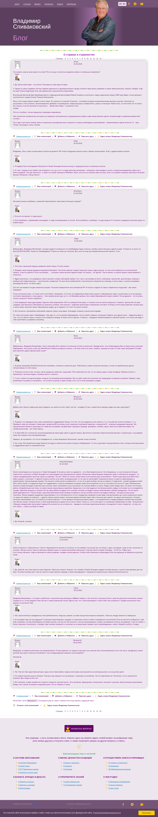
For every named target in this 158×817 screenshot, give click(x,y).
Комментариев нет (23, 136)
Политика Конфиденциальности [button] (107, 813)
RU (124, 4)
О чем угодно (113, 788)
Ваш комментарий (44, 136)
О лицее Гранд (24, 766)
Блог (17, 4)
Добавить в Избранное (66, 136)
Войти (34, 804)
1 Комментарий (22, 696)
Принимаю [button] (146, 813)
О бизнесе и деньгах (26, 782)
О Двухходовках (24, 788)
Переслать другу (87, 136)
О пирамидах (113, 766)
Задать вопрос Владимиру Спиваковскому (116, 136)
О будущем (67, 769)
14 (100, 58)
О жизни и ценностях (71, 763)
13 (97, 58)
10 (87, 58)
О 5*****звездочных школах (28, 769)
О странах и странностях (79, 54)
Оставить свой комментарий (28, 705)
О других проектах (115, 785)
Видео (37, 4)
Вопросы (71, 4)
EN (120, 4)
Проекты (49, 4)
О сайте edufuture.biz (71, 782)
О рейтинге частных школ (28, 772)
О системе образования (27, 763)
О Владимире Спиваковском (119, 782)
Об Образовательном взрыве (119, 769)
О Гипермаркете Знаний (72, 785)
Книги (60, 4)
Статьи (27, 4)
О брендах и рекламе (26, 785)
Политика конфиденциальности (79, 804)
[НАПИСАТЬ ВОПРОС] (68, 730)
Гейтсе (75, 598)
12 (94, 58)
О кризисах (67, 766)
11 (90, 58)
